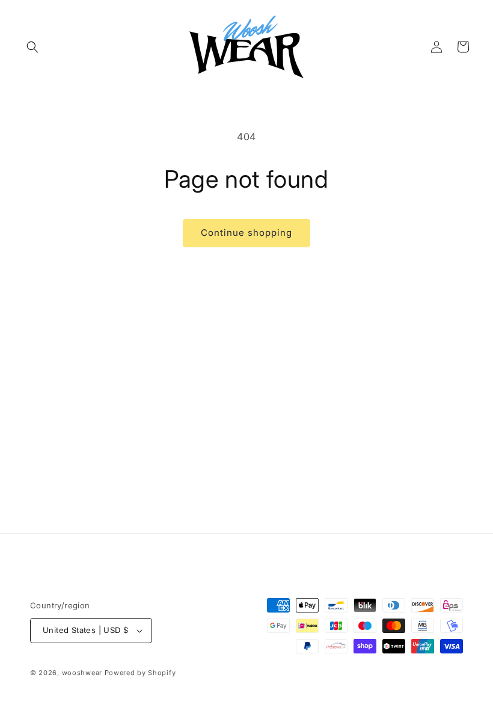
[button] (32, 47)
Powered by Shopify (140, 672)
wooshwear (82, 672)
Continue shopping (246, 232)
